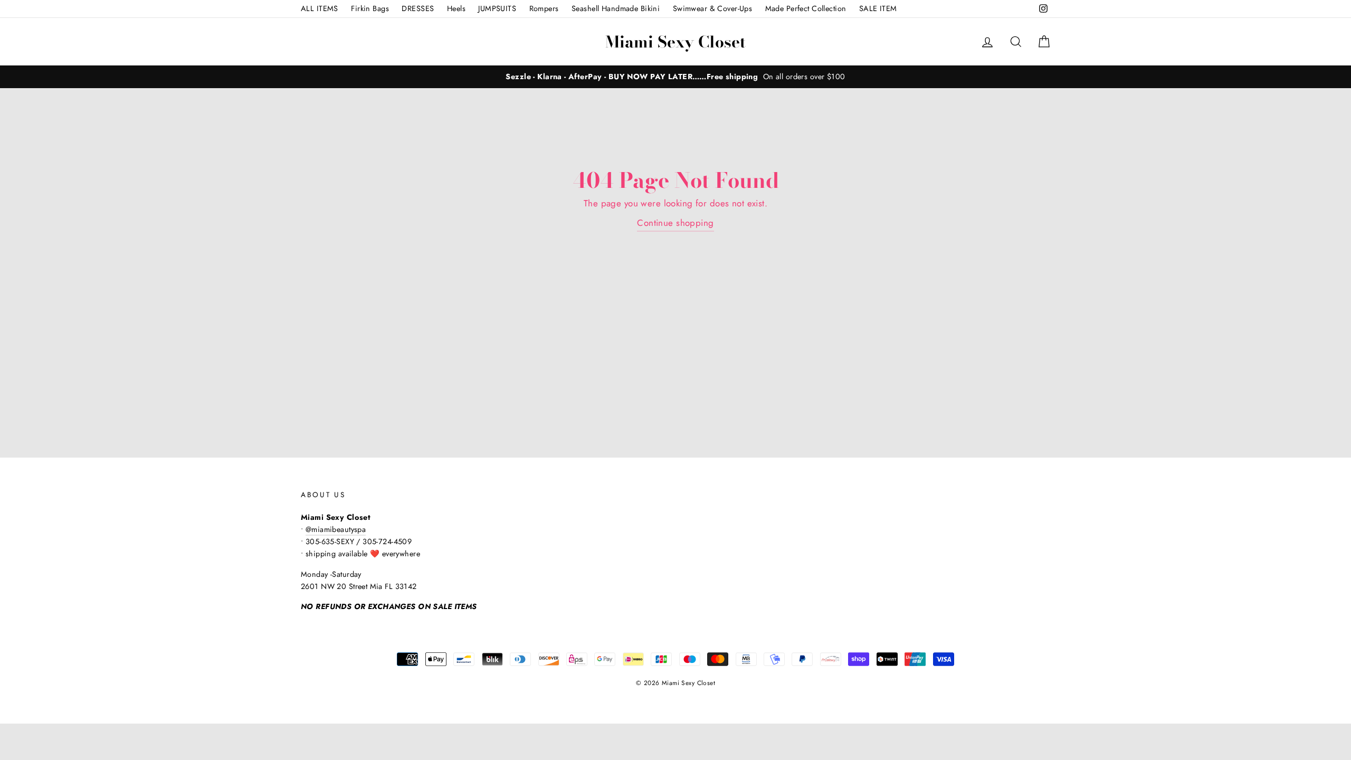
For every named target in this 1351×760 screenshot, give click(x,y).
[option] (675, 77)
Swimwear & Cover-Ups (713, 8)
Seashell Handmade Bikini (616, 8)
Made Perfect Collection (805, 8)
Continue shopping (675, 222)
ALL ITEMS (319, 8)
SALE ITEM (878, 8)
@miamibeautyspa (336, 529)
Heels (456, 8)
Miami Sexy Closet (675, 42)
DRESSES (418, 8)
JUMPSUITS (497, 8)
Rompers (544, 8)
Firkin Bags (370, 8)
